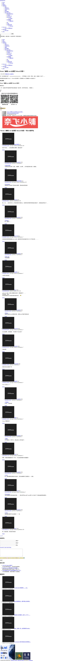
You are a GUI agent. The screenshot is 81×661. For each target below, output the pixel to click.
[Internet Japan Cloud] (7, 659)
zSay (3, 3)
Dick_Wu (16, 235)
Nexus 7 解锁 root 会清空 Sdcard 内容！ (15, 111)
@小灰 (6, 475)
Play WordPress (10, 13)
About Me (4, 29)
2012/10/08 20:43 (8, 473)
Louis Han (16, 363)
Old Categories (7, 12)
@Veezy (6, 313)
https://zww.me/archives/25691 (13, 113)
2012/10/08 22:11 (5, 529)
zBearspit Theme (20, 660)
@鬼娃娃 (6, 402)
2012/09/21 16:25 (5, 418)
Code (8, 547)
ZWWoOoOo (2, 0)
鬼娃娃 (15, 381)
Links (3, 31)
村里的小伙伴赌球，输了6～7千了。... (22, 614)
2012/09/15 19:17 (8, 400)
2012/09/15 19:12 (8, 310)
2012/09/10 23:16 (8, 182)
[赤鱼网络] (26, 659)
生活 (8, 23)
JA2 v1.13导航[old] (8, 28)
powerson (16, 328)
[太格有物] (19, 659)
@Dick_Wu (7, 256)
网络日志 (11, 21)
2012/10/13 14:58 (8, 510)
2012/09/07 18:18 (5, 236)
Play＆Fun (9, 17)
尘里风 (15, 272)
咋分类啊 (7, 11)
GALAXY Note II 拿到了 (7, 565)
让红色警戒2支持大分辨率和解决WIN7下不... (11, 570)
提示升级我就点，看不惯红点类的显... (22, 601)
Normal (15, 199)
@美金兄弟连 (7, 165)
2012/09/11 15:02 (5, 364)
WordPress (7, 7)
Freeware (11, 26)
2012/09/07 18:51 (5, 273)
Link (5, 547)
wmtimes (16, 346)
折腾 (6, 10)
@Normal (6, 220)
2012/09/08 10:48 (8, 163)
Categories (4, 5)
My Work (6, 30)
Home (3, 2)
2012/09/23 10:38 (8, 436)
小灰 (15, 454)
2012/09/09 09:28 (5, 329)
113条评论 (11, 74)
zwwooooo (19, 162)
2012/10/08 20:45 (8, 491)
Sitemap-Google (14, 660)
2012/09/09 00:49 (5, 290)
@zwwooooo (7, 184)
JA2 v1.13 (4, 27)
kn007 (15, 528)
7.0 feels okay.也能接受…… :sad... (21, 587)
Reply (3, 149)
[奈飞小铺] (20, 127)
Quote (10, 547)
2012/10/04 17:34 (5, 455)
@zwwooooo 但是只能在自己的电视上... (22, 641)
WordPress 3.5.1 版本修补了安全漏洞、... (10, 567)
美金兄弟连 (16, 144)
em (1, 547)
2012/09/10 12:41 (5, 347)
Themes (3, 4)
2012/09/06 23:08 (5, 145)
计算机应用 (9, 24)
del (2, 547)
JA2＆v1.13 (7, 9)
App (5, 6)
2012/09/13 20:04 (5, 382)
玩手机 (10, 18)
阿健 (15, 417)
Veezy (15, 289)
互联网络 (9, 19)
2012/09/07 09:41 (5, 200)
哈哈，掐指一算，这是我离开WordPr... (22, 628)
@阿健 (6, 438)
